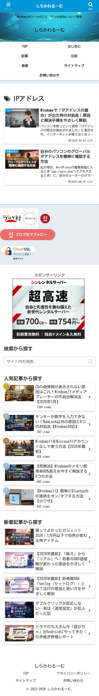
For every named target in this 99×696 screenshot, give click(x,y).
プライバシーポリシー (73, 673)
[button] (90, 361)
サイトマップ (26, 680)
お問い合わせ (73, 680)
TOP (26, 673)
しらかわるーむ (49, 6)
